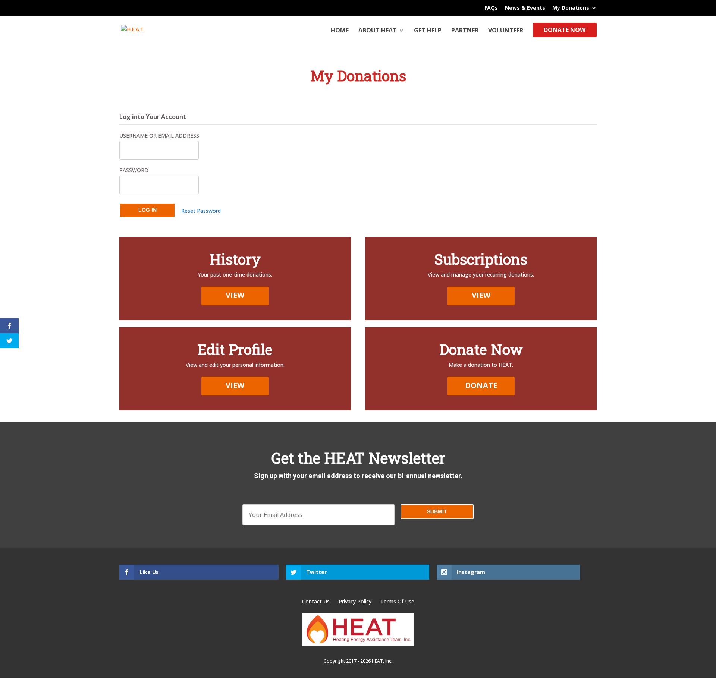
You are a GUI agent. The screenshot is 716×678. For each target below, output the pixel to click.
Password (133, 170)
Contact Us (316, 601)
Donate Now (564, 30)
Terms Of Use (397, 601)
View (235, 295)
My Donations (570, 8)
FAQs (491, 8)
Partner (464, 31)
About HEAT (377, 31)
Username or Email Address (159, 135)
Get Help (428, 31)
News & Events (525, 8)
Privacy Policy (356, 601)
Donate (481, 385)
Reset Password (201, 210)
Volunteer (505, 31)
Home (340, 31)
